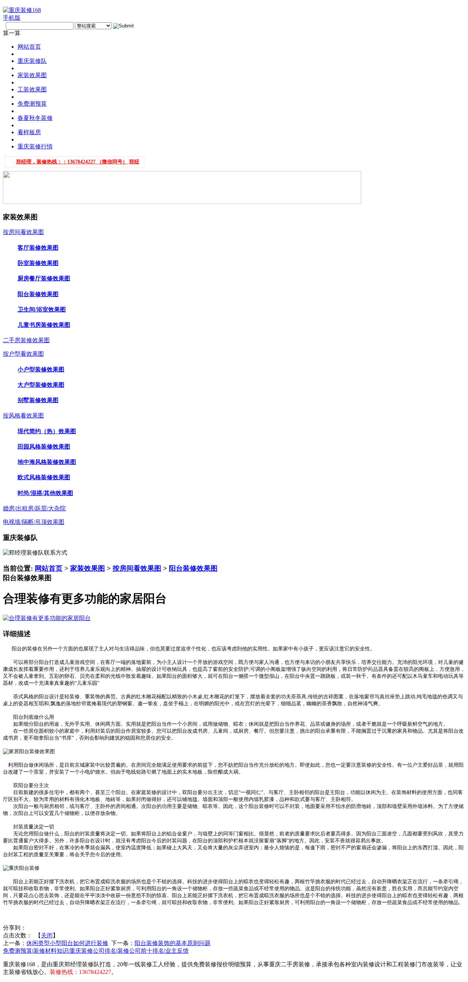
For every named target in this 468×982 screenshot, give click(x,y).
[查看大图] (47, 618)
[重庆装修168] (22, 10)
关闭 (47, 935)
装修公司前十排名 (140, 951)
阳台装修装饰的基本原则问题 (173, 943)
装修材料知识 (50, 951)
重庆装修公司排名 (92, 951)
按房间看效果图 (137, 568)
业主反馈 (177, 951)
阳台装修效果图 (193, 568)
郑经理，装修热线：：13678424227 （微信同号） (72, 159)
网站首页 (49, 568)
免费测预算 (17, 951)
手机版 (11, 18)
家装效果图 (87, 568)
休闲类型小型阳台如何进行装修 (67, 943)
